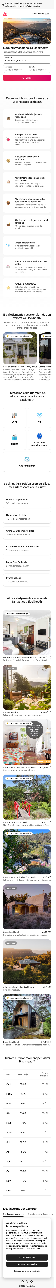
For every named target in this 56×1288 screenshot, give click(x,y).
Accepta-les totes (27, 1257)
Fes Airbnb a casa (40, 13)
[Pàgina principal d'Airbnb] (5, 14)
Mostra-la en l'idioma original (28, 6)
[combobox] (27, 60)
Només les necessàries (27, 1264)
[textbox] (15, 69)
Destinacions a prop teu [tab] (13, 1214)
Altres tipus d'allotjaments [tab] (39, 1214)
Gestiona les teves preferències (27, 1271)
